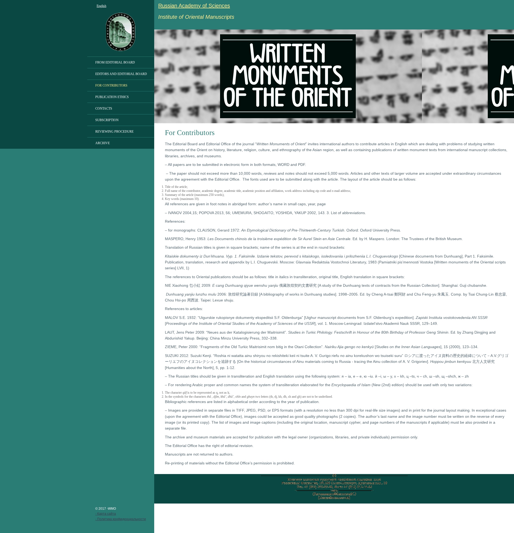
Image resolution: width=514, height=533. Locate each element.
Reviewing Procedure (114, 131)
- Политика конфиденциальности (120, 519)
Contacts (103, 108)
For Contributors (111, 85)
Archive (102, 143)
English (101, 6)
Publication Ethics (112, 97)
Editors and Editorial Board (121, 74)
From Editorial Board (115, 62)
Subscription (107, 120)
